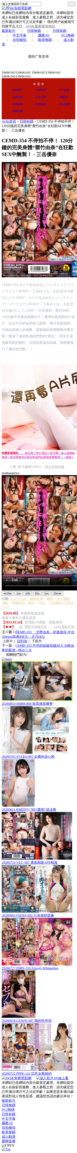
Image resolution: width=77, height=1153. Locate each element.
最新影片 (8, 31)
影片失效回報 (54, 466)
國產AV (44, 35)
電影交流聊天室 (35, 627)
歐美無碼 (45, 40)
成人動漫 (64, 104)
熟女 (42, 603)
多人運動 (63, 599)
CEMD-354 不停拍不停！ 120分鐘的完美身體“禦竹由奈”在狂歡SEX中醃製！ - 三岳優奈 (38, 126)
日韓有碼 (59, 31)
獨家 (50, 599)
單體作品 (18, 603)
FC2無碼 (67, 35)
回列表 (22, 641)
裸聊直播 (17, 111)
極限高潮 (36, 599)
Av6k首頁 (9, 121)
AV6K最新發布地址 (40, 26)
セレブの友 (18, 599)
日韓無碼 (34, 31)
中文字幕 (19, 35)
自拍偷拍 (19, 40)
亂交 (32, 603)
